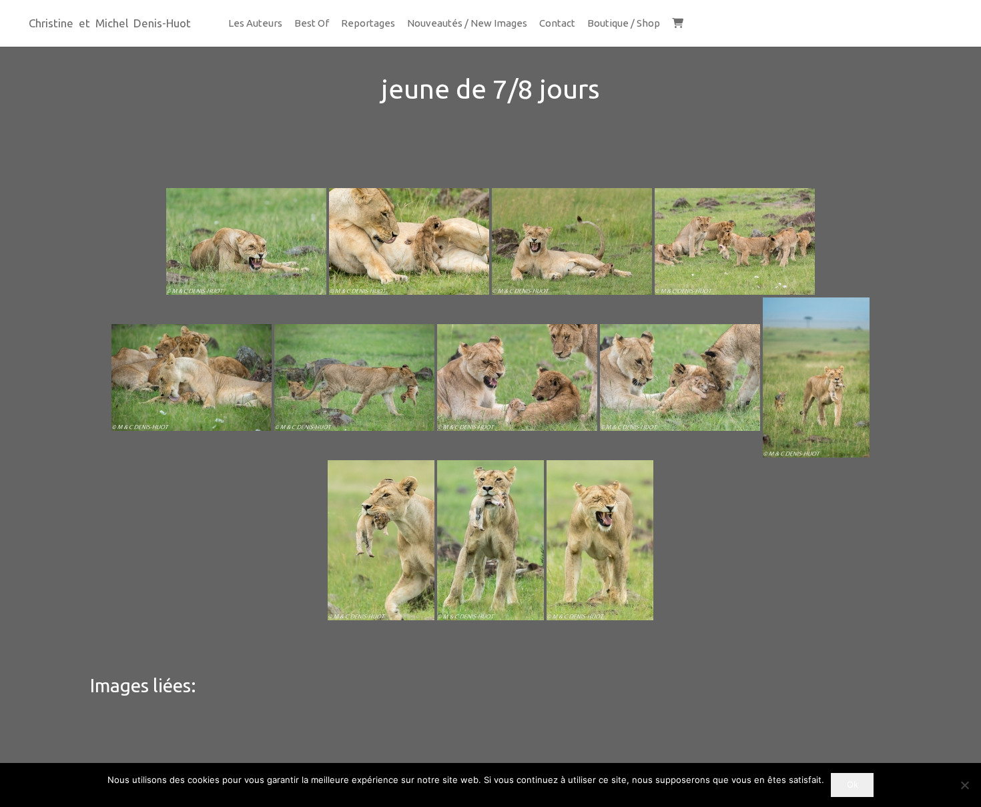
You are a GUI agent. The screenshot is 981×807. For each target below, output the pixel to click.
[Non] (964, 785)
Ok (852, 784)
